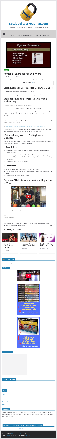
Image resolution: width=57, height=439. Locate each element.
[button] (20, 32)
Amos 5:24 (4, 263)
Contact (4, 394)
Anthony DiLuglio (8, 79)
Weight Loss (49, 32)
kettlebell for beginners (31, 79)
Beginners (6, 70)
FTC (3, 399)
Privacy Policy (5, 401)
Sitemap (4, 404)
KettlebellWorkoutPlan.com (28, 24)
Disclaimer (4, 397)
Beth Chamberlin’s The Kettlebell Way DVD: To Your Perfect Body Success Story (15, 224)
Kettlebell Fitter (8, 76)
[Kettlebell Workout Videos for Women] (28, 234)
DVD (33, 32)
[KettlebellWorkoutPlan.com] (4, 34)
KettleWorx (26, 32)
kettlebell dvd (23, 79)
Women (12, 35)
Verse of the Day (9, 259)
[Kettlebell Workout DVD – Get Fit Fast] (47, 234)
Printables (38, 35)
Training (39, 32)
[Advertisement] (14, 364)
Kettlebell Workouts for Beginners (8, 245)
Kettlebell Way (40, 79)
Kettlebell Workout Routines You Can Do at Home (41, 224)
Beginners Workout (13, 32)
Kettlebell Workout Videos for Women (28, 245)
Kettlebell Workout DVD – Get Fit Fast (46, 245)
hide (33, 82)
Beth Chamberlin (16, 79)
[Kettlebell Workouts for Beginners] (10, 234)
